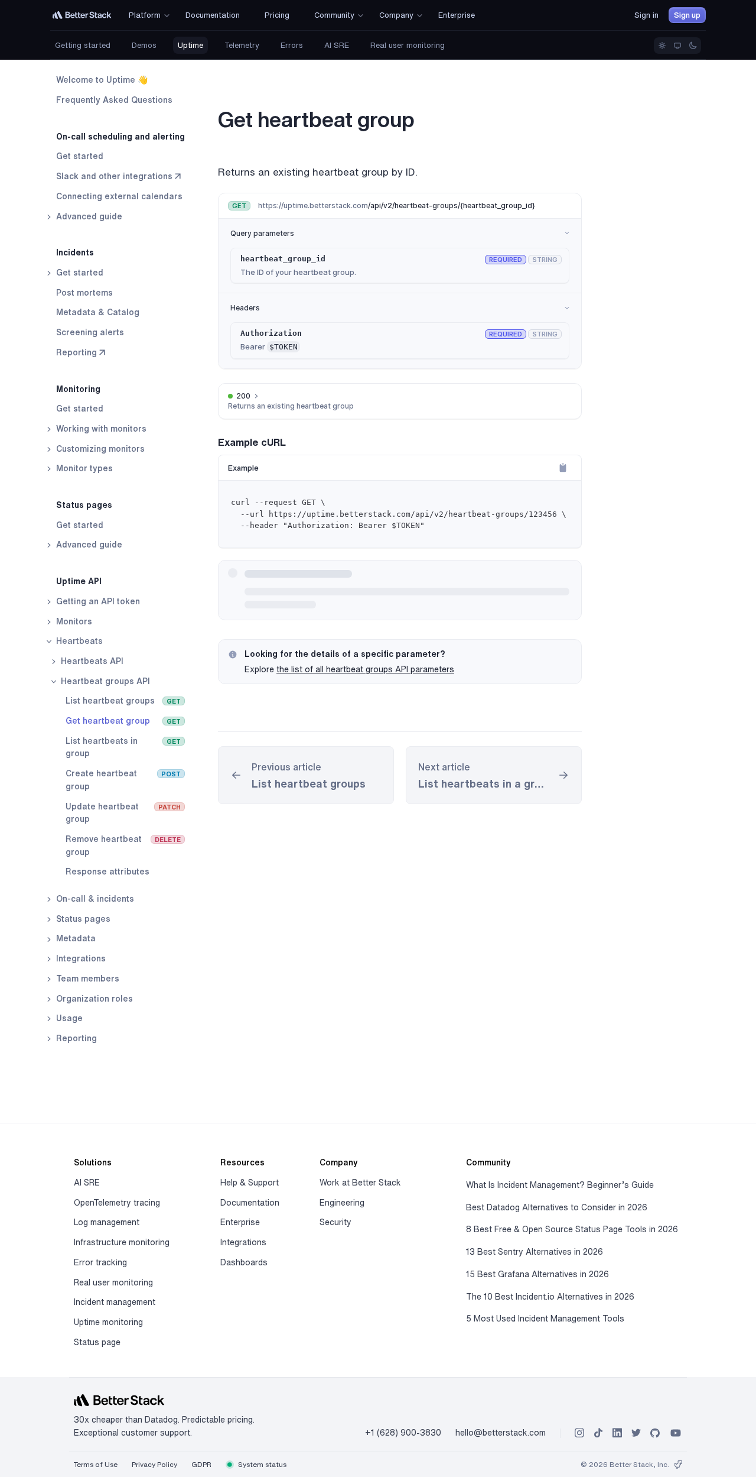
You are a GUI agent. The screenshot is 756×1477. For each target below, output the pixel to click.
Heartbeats (78, 641)
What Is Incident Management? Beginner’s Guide (560, 1185)
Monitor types (83, 468)
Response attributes (107, 871)
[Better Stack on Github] (655, 1433)
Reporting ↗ (80, 352)
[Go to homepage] (82, 15)
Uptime (190, 45)
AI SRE (336, 45)
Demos (144, 45)
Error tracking (100, 1262)
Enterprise (240, 1222)
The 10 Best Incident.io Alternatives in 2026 (550, 1297)
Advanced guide (88, 216)
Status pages (84, 505)
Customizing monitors (99, 448)
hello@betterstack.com (500, 1433)
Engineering (342, 1203)
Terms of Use (96, 1464)
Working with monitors (100, 429)
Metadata (75, 938)
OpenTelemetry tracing (117, 1203)
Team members (86, 978)
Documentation (249, 1203)
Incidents (75, 252)
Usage (68, 1018)
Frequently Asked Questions (114, 100)
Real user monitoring (407, 45)
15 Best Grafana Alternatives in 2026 (537, 1274)
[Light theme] (662, 45)
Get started (79, 156)
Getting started (82, 45)
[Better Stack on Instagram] (579, 1433)
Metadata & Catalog (97, 312)
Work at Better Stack (360, 1182)
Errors (292, 45)
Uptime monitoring (108, 1322)
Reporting (75, 1038)
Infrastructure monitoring (122, 1242)
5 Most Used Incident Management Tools (545, 1318)
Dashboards (244, 1262)
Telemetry (241, 45)
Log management (106, 1222)
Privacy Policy (154, 1464)
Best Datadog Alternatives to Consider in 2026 (556, 1207)
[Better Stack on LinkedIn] (617, 1433)
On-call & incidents (94, 899)
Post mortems (84, 292)
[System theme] (677, 45)
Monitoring (78, 388)
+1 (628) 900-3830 (403, 1433)
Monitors (73, 621)
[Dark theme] (693, 45)
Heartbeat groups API (104, 680)
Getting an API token (97, 601)
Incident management (114, 1302)
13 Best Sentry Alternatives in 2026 (534, 1252)
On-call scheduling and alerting (120, 136)
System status (261, 1464)
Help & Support (249, 1182)
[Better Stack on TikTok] (598, 1433)
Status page (97, 1342)
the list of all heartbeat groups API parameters (365, 669)
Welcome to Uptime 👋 (102, 80)
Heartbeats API (90, 661)
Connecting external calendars (119, 196)
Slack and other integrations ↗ (118, 176)
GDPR (201, 1464)
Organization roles (93, 998)
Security (335, 1222)
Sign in (646, 15)
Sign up (687, 15)
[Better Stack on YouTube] (675, 1433)
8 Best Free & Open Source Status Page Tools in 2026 (572, 1229)
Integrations (80, 958)
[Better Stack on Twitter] (636, 1433)
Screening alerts (90, 332)
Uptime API (79, 581)
